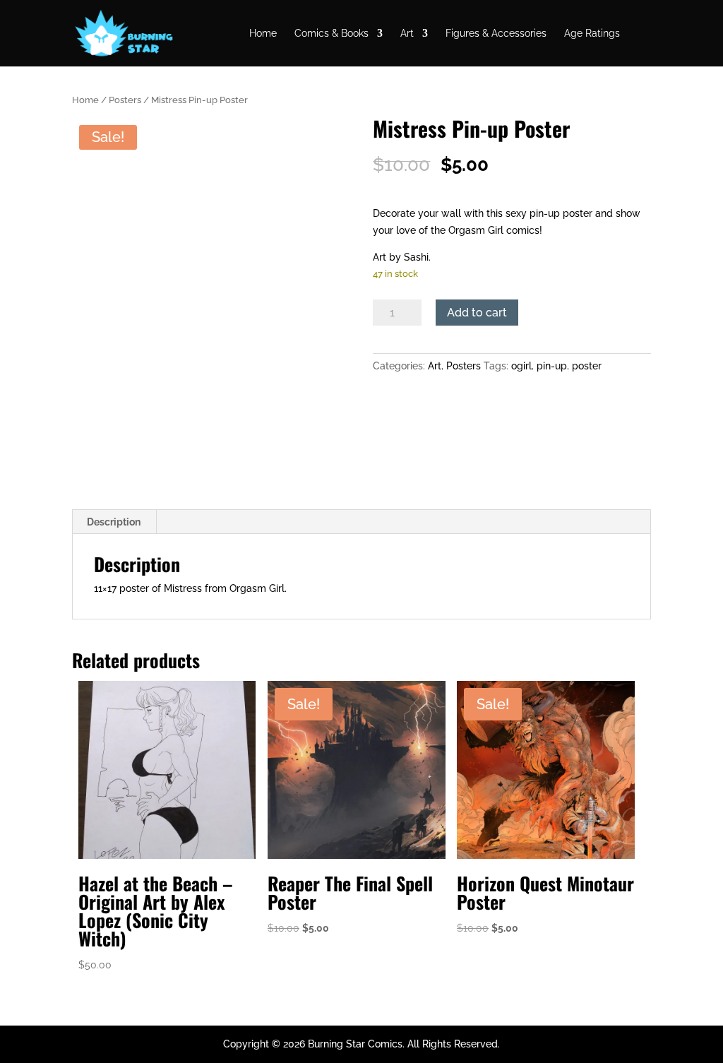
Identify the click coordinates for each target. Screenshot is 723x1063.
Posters (125, 100)
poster (587, 366)
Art (407, 33)
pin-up (552, 366)
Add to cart (477, 312)
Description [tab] (114, 522)
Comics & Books (331, 33)
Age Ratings (592, 33)
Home (263, 33)
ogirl (521, 366)
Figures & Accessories (496, 33)
